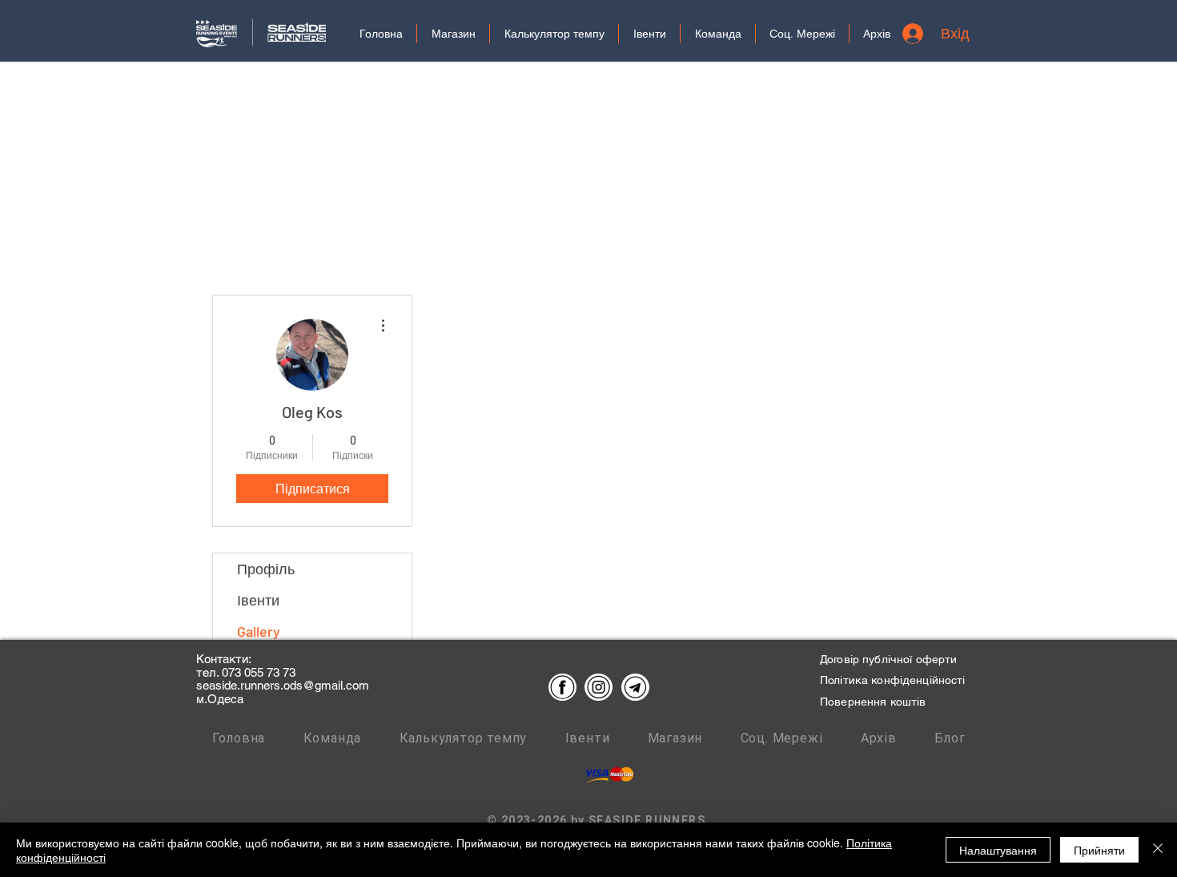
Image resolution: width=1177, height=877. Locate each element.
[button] (802, 33)
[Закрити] (1157, 849)
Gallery (258, 631)
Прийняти (1099, 850)
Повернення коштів (873, 701)
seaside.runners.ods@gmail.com (282, 685)
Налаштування (998, 850)
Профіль (266, 568)
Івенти (258, 600)
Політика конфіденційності (893, 680)
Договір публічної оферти (888, 659)
